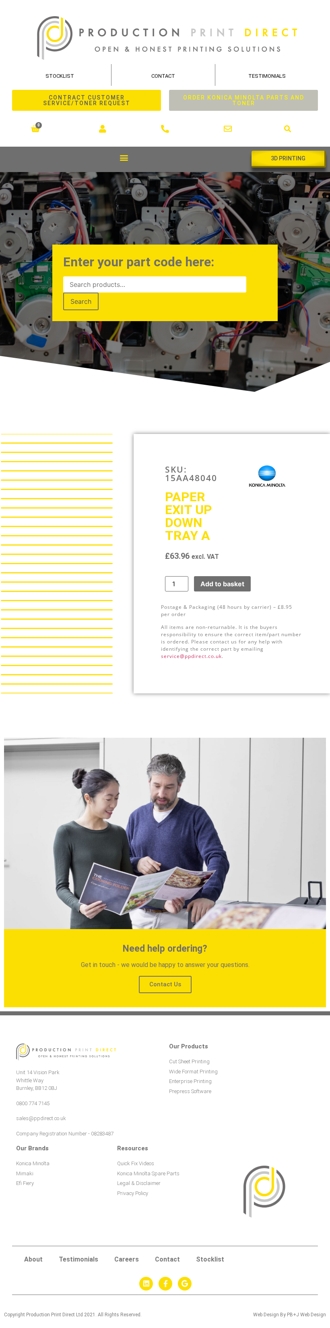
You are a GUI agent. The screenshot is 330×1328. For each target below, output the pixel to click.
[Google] (185, 1284)
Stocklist (210, 1259)
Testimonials (267, 76)
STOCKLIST (59, 76)
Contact (163, 76)
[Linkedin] (146, 1284)
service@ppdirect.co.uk (191, 656)
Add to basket (222, 584)
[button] (288, 129)
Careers (126, 1259)
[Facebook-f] (165, 1284)
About (33, 1259)
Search (80, 301)
